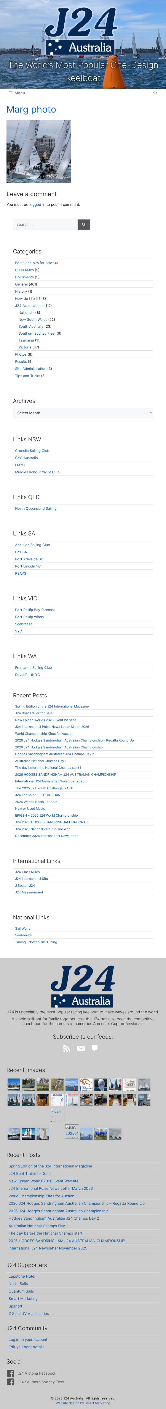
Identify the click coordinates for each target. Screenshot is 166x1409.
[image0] (14, 1085)
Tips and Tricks (27, 376)
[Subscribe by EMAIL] (81, 1048)
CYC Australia (26, 458)
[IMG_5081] (14, 1134)
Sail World (22, 928)
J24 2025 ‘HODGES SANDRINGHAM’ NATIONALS (52, 822)
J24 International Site (31, 879)
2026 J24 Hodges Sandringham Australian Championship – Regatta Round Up (74, 740)
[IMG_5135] (115, 1100)
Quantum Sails (21, 1291)
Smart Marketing (23, 1298)
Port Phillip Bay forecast (35, 610)
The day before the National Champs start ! (48, 768)
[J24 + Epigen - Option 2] (57, 1115)
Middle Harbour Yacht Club (37, 472)
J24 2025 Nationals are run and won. (43, 829)
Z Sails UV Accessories (29, 1313)
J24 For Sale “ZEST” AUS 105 (37, 795)
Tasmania (26, 340)
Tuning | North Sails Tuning (36, 942)
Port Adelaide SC (29, 559)
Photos (21, 354)
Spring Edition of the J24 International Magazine (52, 706)
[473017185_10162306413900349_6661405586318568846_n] (101, 1134)
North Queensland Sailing (36, 508)
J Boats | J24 (25, 885)
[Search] (84, 224)
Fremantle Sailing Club (33, 667)
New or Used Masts (30, 808)
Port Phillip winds (29, 617)
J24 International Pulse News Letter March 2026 (52, 727)
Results (21, 361)
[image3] (28, 1085)
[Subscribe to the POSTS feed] (66, 1048)
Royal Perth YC (27, 674)
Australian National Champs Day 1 (40, 761)
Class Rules (24, 270)
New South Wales (33, 319)
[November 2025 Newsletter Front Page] (72, 1100)
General (21, 284)
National (25, 312)
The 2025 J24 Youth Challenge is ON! (44, 788)
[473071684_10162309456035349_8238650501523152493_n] (86, 1134)
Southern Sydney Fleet (37, 333)
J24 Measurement (29, 892)
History (21, 291)
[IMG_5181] (86, 1100)
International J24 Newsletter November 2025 (49, 781)
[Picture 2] (28, 1134)
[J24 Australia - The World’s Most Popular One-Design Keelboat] (72, 1085)
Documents (24, 277)
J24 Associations (29, 305)
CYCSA (21, 552)
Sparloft (15, 1306)
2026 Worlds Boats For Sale (36, 802)
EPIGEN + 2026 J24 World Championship (46, 815)
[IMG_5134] (130, 1100)
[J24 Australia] (81, 31)
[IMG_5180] (101, 1100)
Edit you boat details (27, 1347)
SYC (18, 631)
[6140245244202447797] (130, 1085)
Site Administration (30, 368)
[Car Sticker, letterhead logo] (86, 1085)
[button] (155, 93)
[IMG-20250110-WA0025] (72, 1131)
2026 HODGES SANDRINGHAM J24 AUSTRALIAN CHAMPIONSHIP (65, 774)
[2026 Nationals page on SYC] (57, 1100)
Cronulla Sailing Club (32, 450)
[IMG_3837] (115, 1085)
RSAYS (20, 573)
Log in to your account (28, 1339)
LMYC (20, 465)
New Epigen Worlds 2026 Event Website (45, 720)
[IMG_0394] (57, 1085)
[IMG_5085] (144, 1100)
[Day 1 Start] (14, 1100)
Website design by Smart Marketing (83, 1403)
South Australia (31, 326)
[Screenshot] (144, 1085)
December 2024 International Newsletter (46, 836)
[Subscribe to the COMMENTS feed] (95, 1048)
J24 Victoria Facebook (36, 1373)
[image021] (43, 1085)
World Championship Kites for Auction (44, 734)
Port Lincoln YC (28, 566)
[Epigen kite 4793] (101, 1085)
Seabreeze (23, 624)
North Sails (18, 1284)
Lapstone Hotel (22, 1276)
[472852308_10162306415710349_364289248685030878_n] (115, 1134)
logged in (37, 204)
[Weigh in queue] (43, 1100)
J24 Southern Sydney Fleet (40, 1382)
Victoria (25, 347)
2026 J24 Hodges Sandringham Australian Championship (59, 747)
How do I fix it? (27, 298)
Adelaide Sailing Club (32, 545)
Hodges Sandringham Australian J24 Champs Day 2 (54, 754)
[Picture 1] (43, 1134)
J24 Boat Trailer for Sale (33, 713)
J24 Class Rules (27, 872)
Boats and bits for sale (33, 263)
